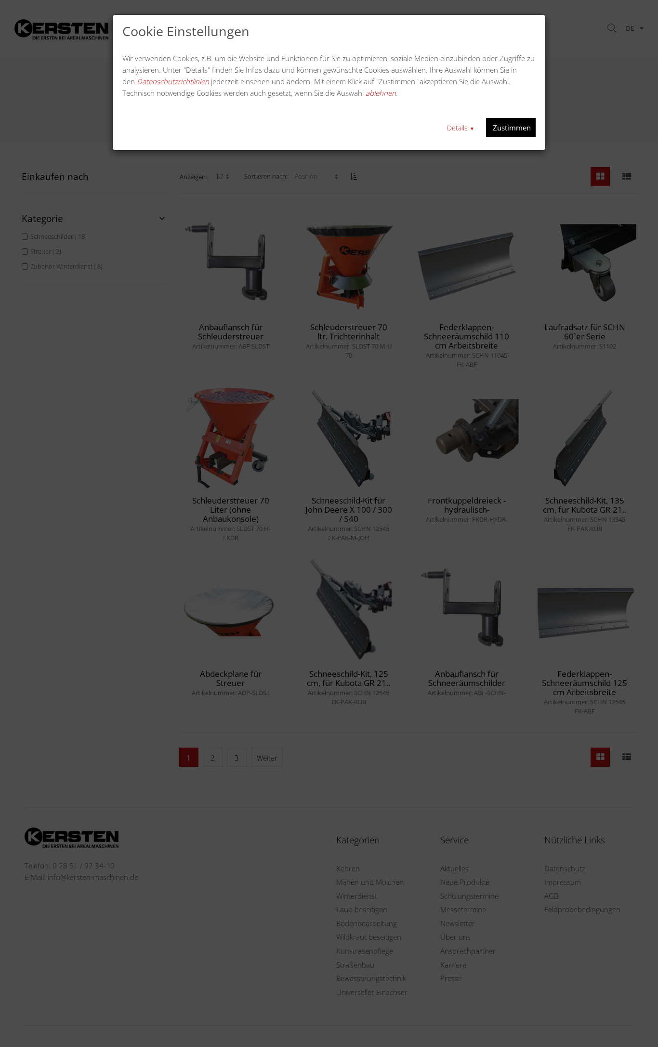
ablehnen (381, 93)
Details (460, 127)
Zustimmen (511, 127)
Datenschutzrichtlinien (173, 81)
